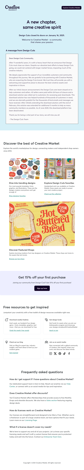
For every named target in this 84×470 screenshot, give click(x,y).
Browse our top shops (16, 259)
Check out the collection (52, 194)
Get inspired (13, 353)
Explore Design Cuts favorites (59, 183)
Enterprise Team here (52, 437)
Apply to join (53, 330)
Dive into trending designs (22, 183)
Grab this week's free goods (19, 330)
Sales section (52, 400)
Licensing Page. (31, 420)
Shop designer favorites (17, 196)
